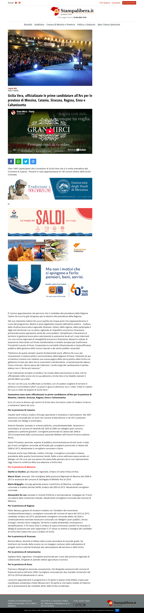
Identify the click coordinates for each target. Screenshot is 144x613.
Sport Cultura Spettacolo (109, 24)
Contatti (116, 2)
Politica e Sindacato (86, 24)
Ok (117, 610)
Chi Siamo (105, 2)
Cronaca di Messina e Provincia (60, 24)
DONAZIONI (129, 2)
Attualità (28, 24)
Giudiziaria (39, 24)
